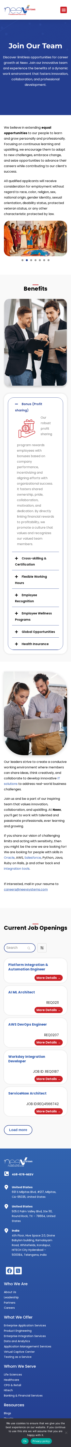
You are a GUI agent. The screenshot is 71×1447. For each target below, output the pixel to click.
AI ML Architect (21, 992)
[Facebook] (9, 1270)
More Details (47, 978)
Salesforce (32, 857)
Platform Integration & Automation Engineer (28, 967)
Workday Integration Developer (26, 1059)
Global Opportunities (38, 632)
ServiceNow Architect (27, 1093)
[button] (63, 9)
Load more (18, 1130)
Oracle (9, 857)
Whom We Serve (20, 1366)
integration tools (17, 868)
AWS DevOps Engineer (27, 1024)
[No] (66, 1433)
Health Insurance (35, 644)
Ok (25, 1441)
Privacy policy (41, 1441)
